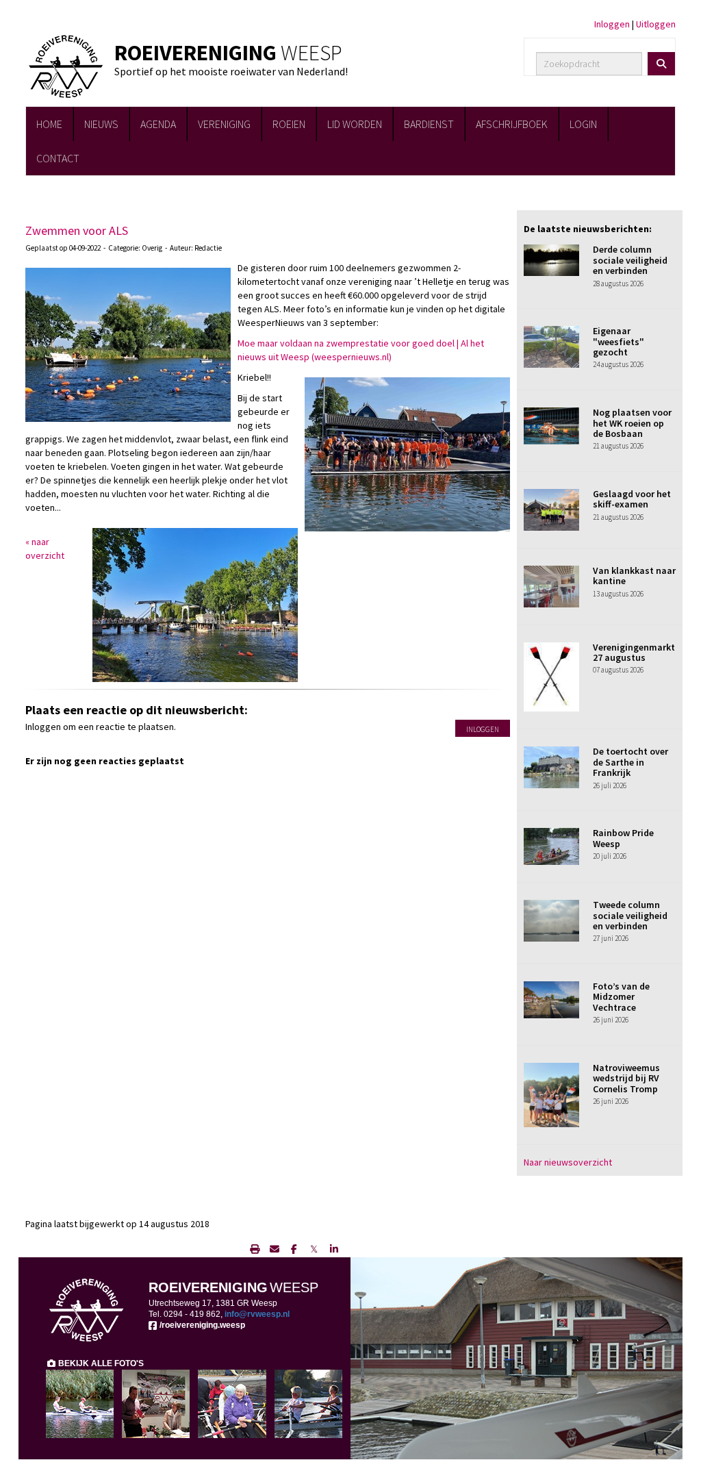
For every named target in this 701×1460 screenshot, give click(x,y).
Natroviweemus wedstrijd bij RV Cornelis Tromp (626, 1078)
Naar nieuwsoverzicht (568, 1162)
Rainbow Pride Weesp (623, 838)
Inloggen (612, 24)
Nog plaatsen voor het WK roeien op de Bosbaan (632, 423)
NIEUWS (101, 124)
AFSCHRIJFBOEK (512, 124)
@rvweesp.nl (257, 1314)
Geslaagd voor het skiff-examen (632, 499)
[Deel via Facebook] (294, 1249)
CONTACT (57, 158)
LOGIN (583, 124)
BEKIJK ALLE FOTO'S (100, 1363)
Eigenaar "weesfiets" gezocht (618, 341)
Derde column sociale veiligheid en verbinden (630, 260)
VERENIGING (224, 124)
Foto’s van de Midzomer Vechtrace (621, 997)
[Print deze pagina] (254, 1249)
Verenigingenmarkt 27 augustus (634, 652)
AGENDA (158, 124)
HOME (49, 124)
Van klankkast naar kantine (634, 575)
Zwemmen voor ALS (76, 230)
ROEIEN (288, 124)
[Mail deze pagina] (274, 1249)
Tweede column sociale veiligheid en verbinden (630, 915)
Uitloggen (656, 24)
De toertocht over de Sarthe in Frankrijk (630, 762)
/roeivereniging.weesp (201, 1325)
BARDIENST (429, 124)
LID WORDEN (354, 124)
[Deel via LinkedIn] (334, 1249)
